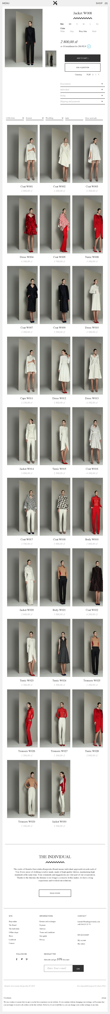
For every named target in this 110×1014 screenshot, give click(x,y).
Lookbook (12, 940)
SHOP (99, 3)
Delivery (43, 929)
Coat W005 (59, 257)
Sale (67, 118)
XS (70, 24)
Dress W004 (26, 257)
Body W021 (59, 610)
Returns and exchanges (48, 921)
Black (94, 31)
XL (97, 24)
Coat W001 (27, 186)
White (62, 31)
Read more (55, 893)
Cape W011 (26, 398)
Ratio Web (101, 986)
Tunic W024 (59, 680)
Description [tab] (65, 84)
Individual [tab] (64, 90)
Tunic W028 (92, 751)
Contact (11, 943)
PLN (89, 75)
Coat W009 (59, 327)
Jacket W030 (59, 821)
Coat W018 (59, 539)
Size (62, 24)
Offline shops (13, 932)
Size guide (43, 936)
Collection (10, 118)
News (11, 936)
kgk (55, 3)
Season (29, 118)
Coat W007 (27, 327)
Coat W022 (92, 610)
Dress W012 (59, 398)
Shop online (13, 921)
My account (82, 940)
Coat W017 (27, 539)
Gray (72, 31)
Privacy (42, 940)
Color (62, 28)
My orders (81, 944)
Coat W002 (59, 186)
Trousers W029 (26, 821)
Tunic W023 (27, 680)
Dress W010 (92, 327)
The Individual (14, 929)
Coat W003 (92, 186)
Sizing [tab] (62, 96)
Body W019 (91, 539)
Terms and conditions (47, 932)
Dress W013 (92, 398)
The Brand (12, 925)
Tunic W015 (59, 469)
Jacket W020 (27, 610)
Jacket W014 (27, 469)
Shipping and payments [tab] (70, 102)
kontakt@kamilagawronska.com (89, 922)
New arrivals (91, 118)
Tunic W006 (92, 257)
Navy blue (83, 31)
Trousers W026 (26, 751)
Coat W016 (92, 469)
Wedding (49, 118)
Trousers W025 (91, 680)
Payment (42, 925)
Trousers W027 (59, 751)
